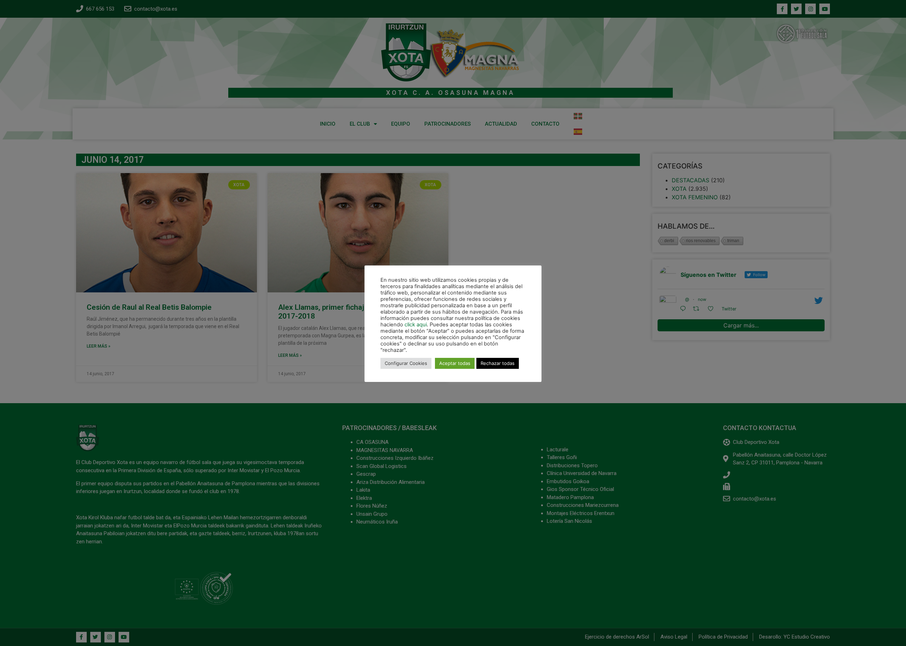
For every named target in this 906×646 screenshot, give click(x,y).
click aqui (416, 324)
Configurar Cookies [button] (406, 363)
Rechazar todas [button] (498, 363)
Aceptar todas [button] (454, 363)
